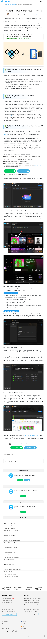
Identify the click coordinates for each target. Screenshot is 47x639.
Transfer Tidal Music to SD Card (10, 547)
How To (7, 4)
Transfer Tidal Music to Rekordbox (11, 554)
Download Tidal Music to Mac (10, 535)
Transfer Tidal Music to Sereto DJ (10, 552)
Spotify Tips (36, 14)
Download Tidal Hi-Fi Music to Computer (12, 530)
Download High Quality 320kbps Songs (32, 607)
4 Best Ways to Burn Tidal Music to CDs (11, 557)
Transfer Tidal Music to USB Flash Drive (13, 460)
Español (24, 626)
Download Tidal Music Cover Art (10, 566)
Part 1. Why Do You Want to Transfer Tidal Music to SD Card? (19, 34)
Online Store (31, 614)
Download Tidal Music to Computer (11, 533)
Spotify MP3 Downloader (7, 609)
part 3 (10, 115)
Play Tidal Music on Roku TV (9, 559)
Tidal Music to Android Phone (30, 611)
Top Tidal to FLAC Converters (9, 571)
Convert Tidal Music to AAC (9, 525)
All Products (5, 621)
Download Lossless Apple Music (31, 604)
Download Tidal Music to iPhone (10, 542)
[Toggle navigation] (44, 1)
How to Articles (5, 623)
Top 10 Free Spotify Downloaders (31, 602)
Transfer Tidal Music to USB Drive (10, 545)
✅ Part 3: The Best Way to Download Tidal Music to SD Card (19, 38)
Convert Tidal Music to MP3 (9, 520)
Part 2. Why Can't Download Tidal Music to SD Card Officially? (19, 36)
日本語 (23, 623)
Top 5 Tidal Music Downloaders (10, 574)
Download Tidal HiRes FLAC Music (31, 609)
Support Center (5, 628)
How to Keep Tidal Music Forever (10, 562)
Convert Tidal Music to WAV (9, 528)
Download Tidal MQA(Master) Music (11, 537)
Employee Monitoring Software (9, 611)
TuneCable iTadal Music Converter (31, 435)
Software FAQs (5, 626)
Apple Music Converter (7, 602)
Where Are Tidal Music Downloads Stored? (12, 569)
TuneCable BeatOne (6, 598)
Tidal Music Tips (13, 4)
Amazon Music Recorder (7, 604)
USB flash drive (37, 165)
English (24, 621)
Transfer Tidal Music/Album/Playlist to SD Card (26, 4)
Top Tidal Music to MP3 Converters (11, 576)
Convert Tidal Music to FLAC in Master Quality (15, 461)
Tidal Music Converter (7, 607)
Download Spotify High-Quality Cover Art (33, 598)
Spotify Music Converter (7, 600)
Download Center (9, 614)
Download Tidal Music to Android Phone (12, 540)
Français (24, 628)
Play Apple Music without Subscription (32, 600)
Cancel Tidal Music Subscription (10, 564)
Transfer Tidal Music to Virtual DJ (10, 550)
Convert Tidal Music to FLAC (9, 523)
